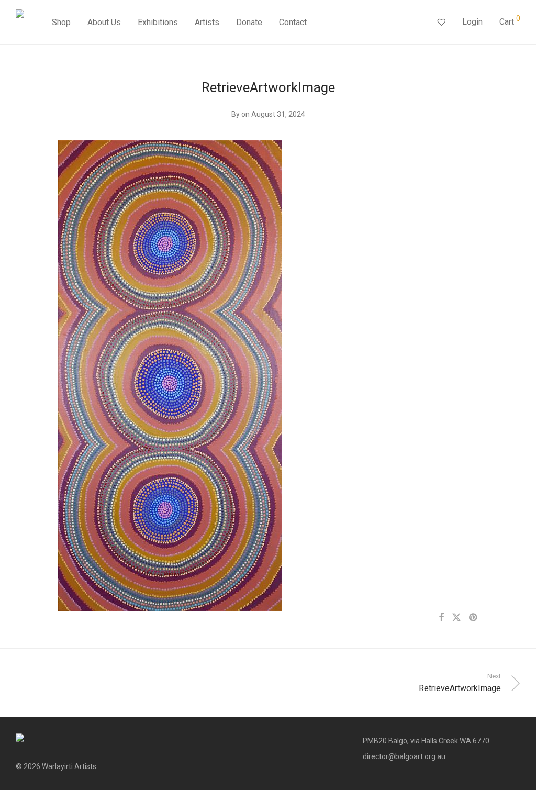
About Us (104, 22)
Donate (249, 22)
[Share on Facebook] (441, 618)
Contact (293, 22)
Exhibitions (158, 22)
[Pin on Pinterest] (473, 618)
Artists (207, 22)
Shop (61, 22)
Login (472, 22)
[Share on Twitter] (456, 618)
